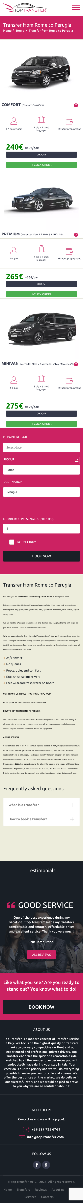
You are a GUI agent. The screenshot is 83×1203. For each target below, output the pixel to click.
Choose (41, 154)
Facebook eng (37, 1165)
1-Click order (41, 164)
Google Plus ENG (46, 1165)
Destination (13, 481)
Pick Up (8, 459)
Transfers (23, 1189)
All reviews (41, 954)
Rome (20, 30)
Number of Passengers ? (28, 519)
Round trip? (26, 542)
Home (7, 30)
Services (30, 1197)
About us (58, 1189)
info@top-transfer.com (45, 1137)
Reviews (41, 1189)
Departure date (15, 437)
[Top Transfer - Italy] (25, 7)
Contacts (47, 1197)
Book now (41, 556)
